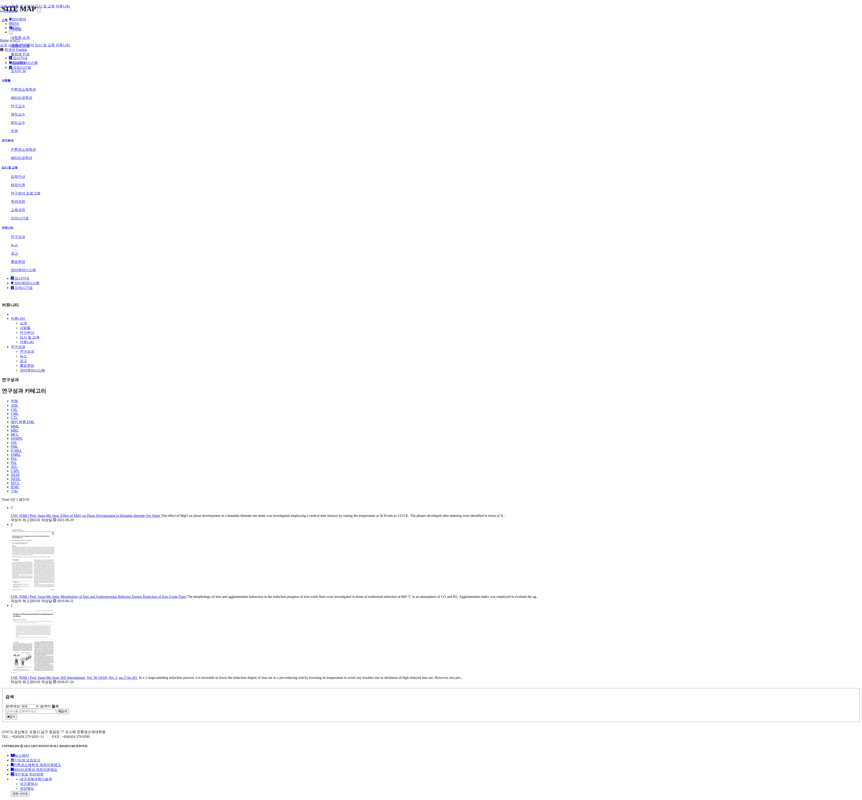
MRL (15, 430)
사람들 (13, 6)
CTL (14, 418)
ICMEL (16, 450)
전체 (14, 401)
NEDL (16, 479)
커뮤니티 (63, 6)
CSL (14, 409)
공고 (23, 361)
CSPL (15, 471)
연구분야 (27, 6)
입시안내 (19, 58)
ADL (14, 405)
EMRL (16, 455)
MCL (15, 434)
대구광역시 (29, 784)
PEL (14, 459)
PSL (14, 463)
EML (23, 422)
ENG (16, 28)
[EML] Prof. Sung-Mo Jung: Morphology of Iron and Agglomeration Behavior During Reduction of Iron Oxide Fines (103, 597)
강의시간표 (21, 67)
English (21, 50)
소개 (3, 6)
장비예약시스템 (25, 63)
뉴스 (23, 356)
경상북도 (27, 788)
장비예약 (19, 19)
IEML (15, 487)
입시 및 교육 (45, 6)
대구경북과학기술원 (36, 779)
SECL (15, 483)
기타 (14, 491)
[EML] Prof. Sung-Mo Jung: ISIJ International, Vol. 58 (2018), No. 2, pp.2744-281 (78, 678)
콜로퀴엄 (27, 365)
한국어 (9, 50)
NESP (15, 475)
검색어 (49, 706)
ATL (14, 467)
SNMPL (17, 438)
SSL (14, 442)
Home (4, 40)
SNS (15, 24)
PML (14, 446)
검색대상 (12, 706)
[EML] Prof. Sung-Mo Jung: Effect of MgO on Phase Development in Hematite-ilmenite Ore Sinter (90, 516)
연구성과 (27, 351)
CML (15, 413)
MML (15, 426)
